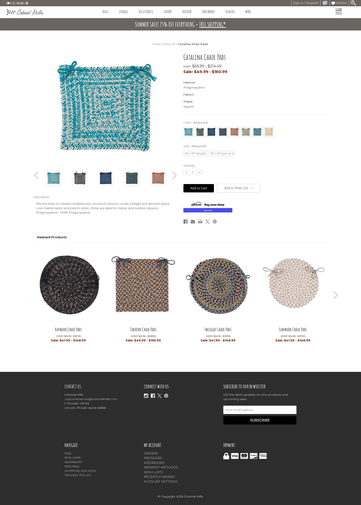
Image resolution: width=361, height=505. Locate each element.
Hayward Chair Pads (68, 329)
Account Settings (160, 482)
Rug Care (73, 458)
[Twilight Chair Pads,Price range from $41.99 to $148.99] (218, 287)
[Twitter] (207, 222)
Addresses (154, 463)
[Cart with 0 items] (325, 3)
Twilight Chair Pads (218, 329)
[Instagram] (146, 396)
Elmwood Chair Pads (293, 329)
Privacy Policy (78, 475)
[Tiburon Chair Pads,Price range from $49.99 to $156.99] (143, 287)
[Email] (193, 222)
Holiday (187, 11)
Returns (72, 466)
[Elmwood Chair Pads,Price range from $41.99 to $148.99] (293, 287)
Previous (36, 175)
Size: (194, 146)
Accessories (146, 11)
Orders (151, 453)
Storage (123, 11)
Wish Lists (153, 472)
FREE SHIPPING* (212, 24)
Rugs (105, 11)
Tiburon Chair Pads (143, 329)
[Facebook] (185, 222)
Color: (195, 122)
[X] (159, 396)
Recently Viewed (159, 477)
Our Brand (208, 11)
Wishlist (341, 3)
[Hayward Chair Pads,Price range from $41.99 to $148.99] (69, 287)
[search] (353, 3)
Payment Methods (161, 467)
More (248, 11)
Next (174, 175)
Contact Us (73, 386)
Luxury (168, 11)
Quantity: (189, 165)
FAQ (68, 453)
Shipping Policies (80, 471)
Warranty (73, 462)
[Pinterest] (215, 222)
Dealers (230, 11)
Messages (153, 458)
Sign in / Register (306, 3)
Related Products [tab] (52, 237)
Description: (41, 197)
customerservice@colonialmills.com (91, 399)
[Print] (200, 222)
